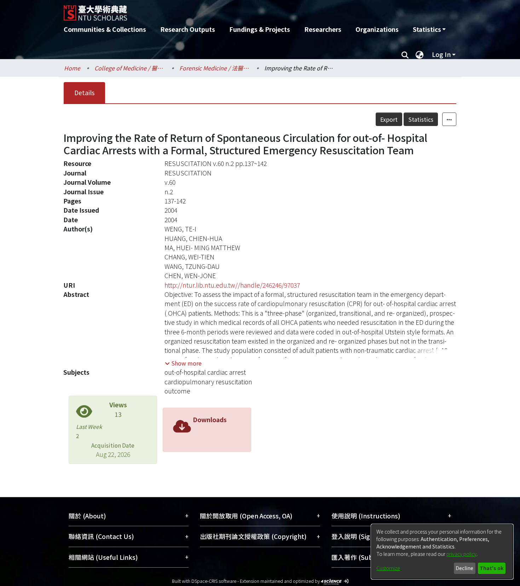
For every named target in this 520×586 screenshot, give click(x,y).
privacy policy (461, 553)
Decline (464, 567)
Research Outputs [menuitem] (187, 29)
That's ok (491, 567)
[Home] (222, 10)
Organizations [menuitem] (377, 29)
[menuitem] (429, 29)
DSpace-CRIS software (213, 581)
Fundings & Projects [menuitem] (259, 29)
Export (389, 119)
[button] (183, 363)
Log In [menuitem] (441, 54)
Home (72, 68)
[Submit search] (404, 54)
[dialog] (442, 551)
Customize (388, 567)
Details (84, 92)
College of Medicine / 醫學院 (129, 68)
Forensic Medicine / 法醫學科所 (214, 68)
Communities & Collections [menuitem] (105, 29)
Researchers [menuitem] (322, 29)
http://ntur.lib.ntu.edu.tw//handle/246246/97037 (232, 285)
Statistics (420, 119)
